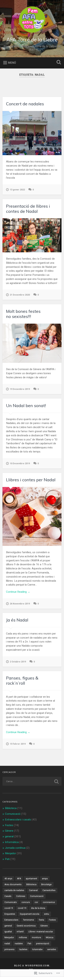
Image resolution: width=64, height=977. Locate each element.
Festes (9, 825)
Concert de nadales (25, 103)
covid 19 (22, 908)
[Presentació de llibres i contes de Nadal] (31, 235)
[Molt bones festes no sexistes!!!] (31, 343)
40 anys (8, 878)
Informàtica (12, 842)
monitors (36, 937)
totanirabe (37, 949)
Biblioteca (11, 808)
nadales (19, 943)
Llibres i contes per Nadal (30, 479)
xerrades (51, 949)
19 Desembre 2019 (20, 389)
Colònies (20, 896)
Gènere (9, 830)
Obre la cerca (58, 62)
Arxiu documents (13, 884)
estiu (46, 914)
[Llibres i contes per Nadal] (31, 516)
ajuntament (31, 878)
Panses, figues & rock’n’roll (22, 680)
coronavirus (49, 902)
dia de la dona (38, 908)
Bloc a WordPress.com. (32, 965)
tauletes (23, 949)
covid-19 (8, 908)
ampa (45, 878)
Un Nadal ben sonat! (26, 405)
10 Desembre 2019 (20, 463)
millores (23, 937)
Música (49, 937)
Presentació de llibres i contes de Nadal (28, 208)
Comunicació (12, 813)
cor (36, 902)
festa (41, 920)
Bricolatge (46, 884)
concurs (26, 902)
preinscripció (42, 943)
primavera (9, 949)
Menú (12, 62)
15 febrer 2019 (18, 743)
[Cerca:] (31, 781)
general (9, 836)
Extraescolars (11, 920)
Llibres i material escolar (40, 931)
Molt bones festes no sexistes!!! (23, 314)
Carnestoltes (48, 890)
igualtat (8, 931)
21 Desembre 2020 (20, 294)
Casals (7, 896)
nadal (7, 943)
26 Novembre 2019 (20, 603)
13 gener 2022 (17, 189)
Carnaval (33, 890)
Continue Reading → (18, 591)
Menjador (10, 853)
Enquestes (9, 914)
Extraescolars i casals (18, 819)
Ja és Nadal (17, 620)
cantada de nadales (14, 890)
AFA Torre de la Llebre (32, 39)
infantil (20, 931)
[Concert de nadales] (31, 133)
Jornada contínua (15, 847)
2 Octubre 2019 (18, 661)
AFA (19, 878)
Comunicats (10, 902)
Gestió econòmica (26, 926)
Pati (7, 859)
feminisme (28, 920)
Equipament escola (29, 914)
